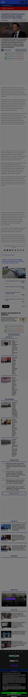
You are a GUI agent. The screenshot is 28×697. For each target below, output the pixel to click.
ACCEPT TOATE (14, 692)
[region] (14, 684)
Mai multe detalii (16, 676)
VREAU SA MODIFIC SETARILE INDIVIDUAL (14, 694)
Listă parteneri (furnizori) (5, 690)
